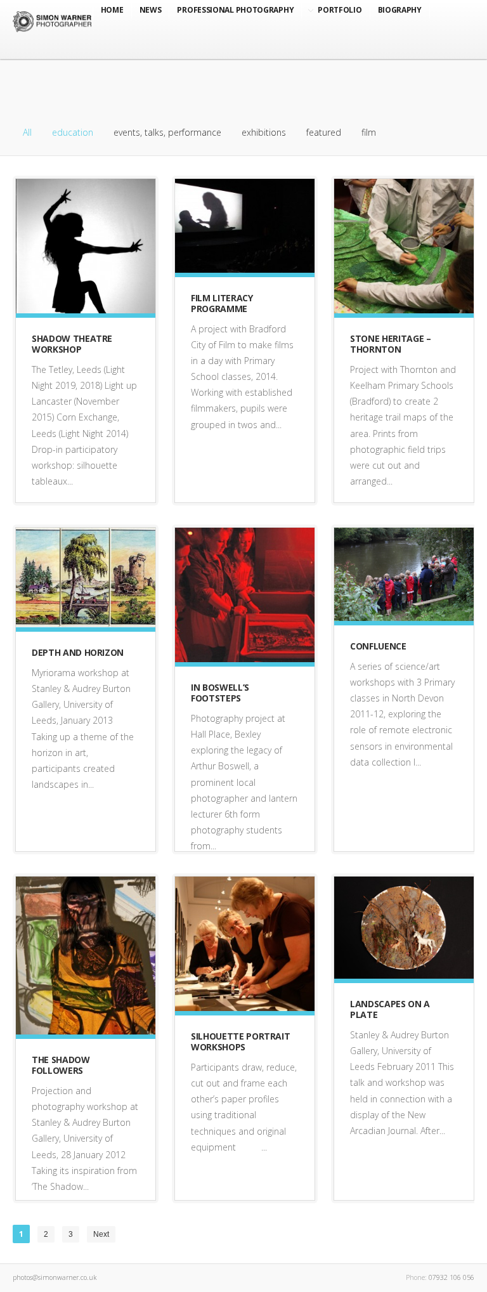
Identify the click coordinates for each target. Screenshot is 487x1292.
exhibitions (264, 132)
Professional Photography (235, 9)
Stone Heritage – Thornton (390, 343)
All (27, 132)
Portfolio (339, 9)
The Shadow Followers (61, 1065)
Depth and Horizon (78, 652)
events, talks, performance (167, 132)
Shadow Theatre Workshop (72, 343)
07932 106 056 (451, 1277)
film (368, 132)
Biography (400, 9)
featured (323, 132)
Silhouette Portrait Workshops (240, 1041)
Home (112, 9)
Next (101, 1234)
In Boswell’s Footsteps (220, 692)
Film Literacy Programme (221, 303)
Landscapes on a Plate (390, 1009)
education (72, 132)
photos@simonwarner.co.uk (54, 1277)
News (151, 9)
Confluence (378, 646)
